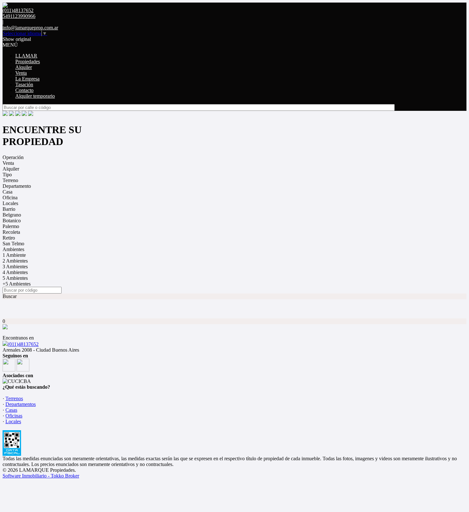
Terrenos (14, 398)
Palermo (11, 226)
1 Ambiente (14, 255)
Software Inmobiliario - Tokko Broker (41, 475)
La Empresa (27, 78)
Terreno (10, 180)
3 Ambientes (15, 266)
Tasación (24, 84)
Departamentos (20, 404)
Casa (7, 192)
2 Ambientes (15, 261)
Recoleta (11, 232)
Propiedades (27, 61)
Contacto (24, 90)
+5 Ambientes (17, 284)
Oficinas (13, 415)
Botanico (12, 220)
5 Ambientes (15, 278)
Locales (10, 203)
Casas (11, 410)
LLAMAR (26, 55)
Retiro (9, 238)
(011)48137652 (23, 344)
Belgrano (12, 215)
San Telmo (13, 243)
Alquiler (23, 67)
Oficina (10, 197)
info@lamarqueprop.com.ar (30, 27)
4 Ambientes (15, 272)
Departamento (17, 186)
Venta (21, 73)
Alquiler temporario (35, 96)
